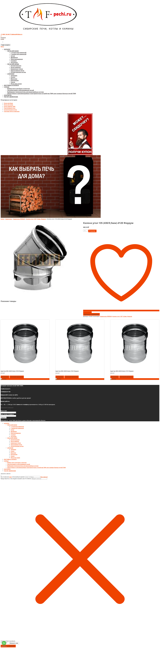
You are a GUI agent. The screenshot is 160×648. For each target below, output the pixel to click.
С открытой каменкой (18, 52)
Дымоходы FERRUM (19, 219)
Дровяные (14, 57)
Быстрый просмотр (17, 377)
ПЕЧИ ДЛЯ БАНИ (13, 51)
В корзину (92, 231)
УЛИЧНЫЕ (10, 74)
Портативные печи (17, 71)
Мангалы (14, 79)
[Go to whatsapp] (4, 643)
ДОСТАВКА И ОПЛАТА (11, 85)
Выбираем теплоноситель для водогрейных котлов (25, 92)
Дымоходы (8, 219)
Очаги (13, 77)
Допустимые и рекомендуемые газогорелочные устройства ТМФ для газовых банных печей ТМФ (41, 93)
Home (2, 219)
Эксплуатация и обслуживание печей (20, 90)
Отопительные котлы (18, 72)
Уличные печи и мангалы (11, 111)
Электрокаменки (17, 59)
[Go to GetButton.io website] (4, 646)
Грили (13, 82)
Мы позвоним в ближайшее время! (13, 477)
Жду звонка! (44, 477)
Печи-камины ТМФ (9, 106)
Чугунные (14, 62)
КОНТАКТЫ (8, 95)
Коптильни (15, 80)
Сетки (13, 56)
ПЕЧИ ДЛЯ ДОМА (13, 64)
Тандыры (14, 75)
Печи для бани (8, 103)
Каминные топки (17, 69)
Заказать (3, 417)
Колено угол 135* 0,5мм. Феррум (36, 219)
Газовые (14, 61)
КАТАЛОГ (7, 49)
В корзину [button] (5, 377)
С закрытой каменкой (18, 54)
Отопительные (16, 66)
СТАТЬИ (6, 87)
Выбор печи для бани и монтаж (18, 89)
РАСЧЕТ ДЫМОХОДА (11, 97)
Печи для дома (8, 105)
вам (10, 477)
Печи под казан (16, 84)
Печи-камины (16, 67)
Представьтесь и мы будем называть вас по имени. (16, 478)
